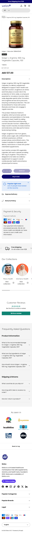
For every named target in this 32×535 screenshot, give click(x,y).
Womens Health (22, 279)
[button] (25, 6)
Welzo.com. (6, 476)
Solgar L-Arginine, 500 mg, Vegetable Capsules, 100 (16, 17)
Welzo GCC (9, 530)
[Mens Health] (8, 270)
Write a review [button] (16, 313)
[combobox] (16, 10)
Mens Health (8, 279)
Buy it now (16, 177)
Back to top (16, 446)
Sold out (22, 171)
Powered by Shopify (18, 530)
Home (3, 16)
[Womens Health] (22, 270)
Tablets (4, 65)
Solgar (4, 51)
